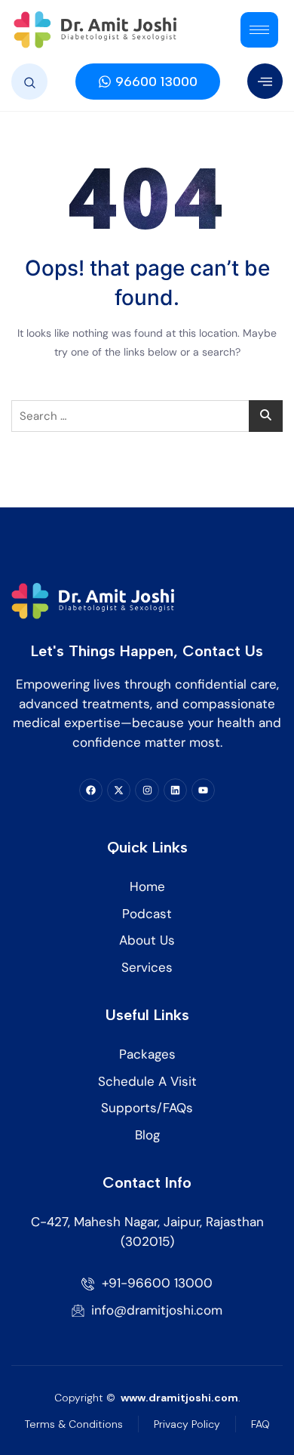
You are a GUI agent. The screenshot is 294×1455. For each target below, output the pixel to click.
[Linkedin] (175, 790)
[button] (29, 81)
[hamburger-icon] (259, 30)
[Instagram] (146, 790)
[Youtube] (203, 790)
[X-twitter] (118, 790)
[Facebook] (91, 790)
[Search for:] (147, 416)
